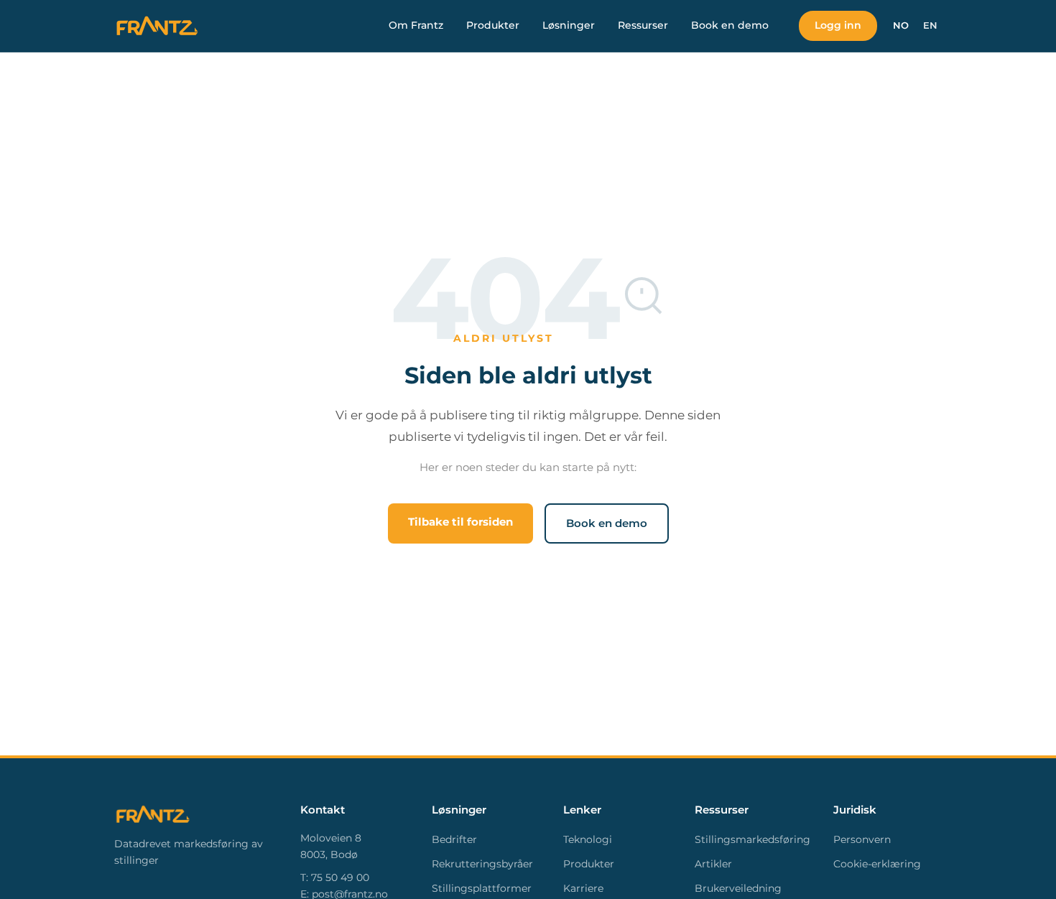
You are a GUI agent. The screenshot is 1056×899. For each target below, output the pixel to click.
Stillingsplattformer (482, 888)
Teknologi (587, 839)
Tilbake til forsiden (460, 521)
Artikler (713, 864)
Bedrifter (454, 839)
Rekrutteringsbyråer (482, 864)
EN (930, 25)
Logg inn (838, 25)
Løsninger (568, 25)
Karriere (583, 888)
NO (901, 25)
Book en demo (730, 25)
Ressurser (643, 25)
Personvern (862, 839)
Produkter (492, 25)
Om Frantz (416, 25)
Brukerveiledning (738, 888)
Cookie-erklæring (877, 864)
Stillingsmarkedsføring (752, 839)
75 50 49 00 (340, 877)
